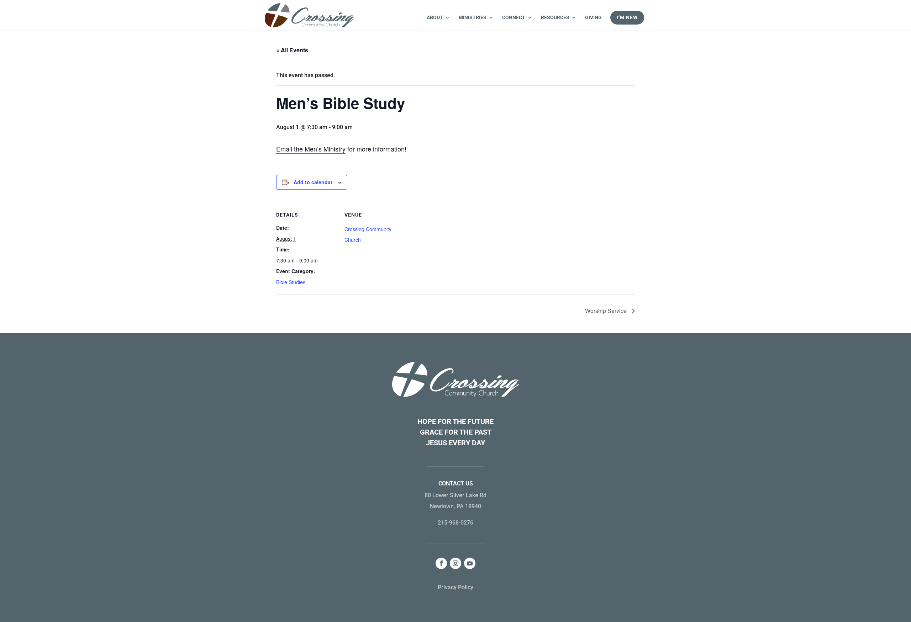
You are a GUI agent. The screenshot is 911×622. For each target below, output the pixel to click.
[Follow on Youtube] (469, 563)
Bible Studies (290, 282)
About (435, 17)
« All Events (292, 50)
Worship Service (606, 311)
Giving (593, 17)
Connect (513, 17)
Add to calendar (313, 182)
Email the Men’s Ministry (311, 148)
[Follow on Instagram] (455, 563)
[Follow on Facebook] (441, 563)
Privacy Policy (455, 587)
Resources (555, 17)
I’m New (627, 17)
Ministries (472, 17)
